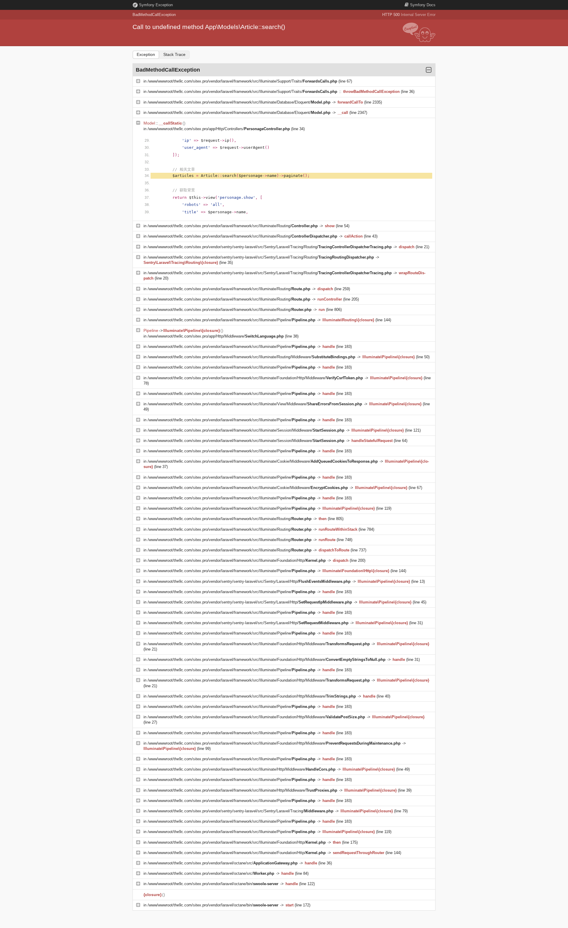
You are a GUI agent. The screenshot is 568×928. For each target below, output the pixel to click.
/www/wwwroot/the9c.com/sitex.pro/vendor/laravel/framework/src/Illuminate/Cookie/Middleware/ (263, 461)
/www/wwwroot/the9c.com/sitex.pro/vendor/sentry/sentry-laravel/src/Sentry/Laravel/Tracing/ (240, 811)
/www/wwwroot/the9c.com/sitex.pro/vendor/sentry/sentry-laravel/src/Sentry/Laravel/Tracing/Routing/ (270, 247)
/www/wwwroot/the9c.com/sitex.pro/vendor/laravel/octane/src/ (223, 863)
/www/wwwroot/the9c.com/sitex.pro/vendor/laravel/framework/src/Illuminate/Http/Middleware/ (241, 769)
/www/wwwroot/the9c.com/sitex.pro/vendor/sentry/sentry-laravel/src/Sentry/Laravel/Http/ (249, 581)
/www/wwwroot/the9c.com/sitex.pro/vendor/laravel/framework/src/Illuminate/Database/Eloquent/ (239, 102)
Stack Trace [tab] (174, 54)
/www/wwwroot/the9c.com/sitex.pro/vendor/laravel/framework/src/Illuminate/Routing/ (233, 226)
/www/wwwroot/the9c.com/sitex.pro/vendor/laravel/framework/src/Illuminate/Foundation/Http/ (237, 560)
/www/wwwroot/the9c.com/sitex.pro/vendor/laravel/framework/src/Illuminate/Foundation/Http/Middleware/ (255, 378)
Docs (422, 5)
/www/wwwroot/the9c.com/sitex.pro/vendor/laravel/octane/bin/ (213, 884)
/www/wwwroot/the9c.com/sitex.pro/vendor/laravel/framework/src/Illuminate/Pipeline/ (231, 320)
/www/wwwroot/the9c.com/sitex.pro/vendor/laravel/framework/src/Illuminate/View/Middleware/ (255, 404)
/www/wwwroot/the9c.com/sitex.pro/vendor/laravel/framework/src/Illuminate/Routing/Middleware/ (251, 357)
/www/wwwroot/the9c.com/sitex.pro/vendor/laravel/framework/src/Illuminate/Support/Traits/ (242, 81)
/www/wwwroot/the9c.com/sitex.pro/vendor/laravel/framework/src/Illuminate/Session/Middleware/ (246, 430)
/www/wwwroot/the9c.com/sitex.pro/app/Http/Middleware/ (216, 336)
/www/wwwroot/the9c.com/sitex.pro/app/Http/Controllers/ (219, 129)
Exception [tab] (146, 54)
